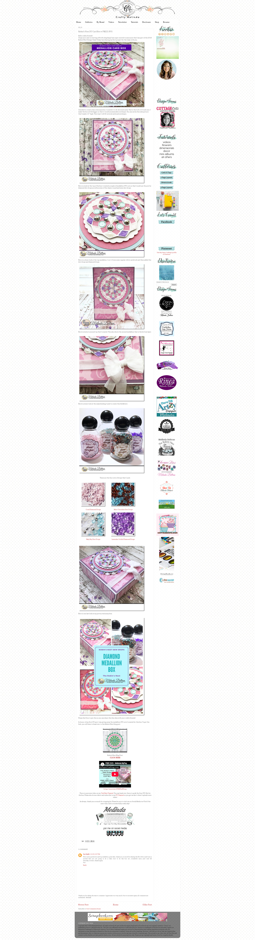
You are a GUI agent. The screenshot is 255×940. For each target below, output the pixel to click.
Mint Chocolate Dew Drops (123, 510)
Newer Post (83, 905)
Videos (111, 22)
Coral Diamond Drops (93, 510)
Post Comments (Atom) (93, 909)
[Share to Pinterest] (94, 841)
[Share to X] (90, 841)
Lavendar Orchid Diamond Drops (123, 539)
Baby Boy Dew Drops (93, 539)
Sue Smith (86, 854)
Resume (166, 22)
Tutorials (134, 22)
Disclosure (146, 22)
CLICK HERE (115, 758)
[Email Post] (82, 841)
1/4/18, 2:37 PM (95, 854)
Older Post (147, 905)
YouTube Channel (107, 793)
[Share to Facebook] (92, 841)
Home (78, 22)
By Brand (100, 22)
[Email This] (86, 841)
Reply (85, 865)
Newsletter (122, 22)
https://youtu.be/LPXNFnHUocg (115, 789)
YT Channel (120, 795)
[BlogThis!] (88, 841)
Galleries (89, 22)
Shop (157, 22)
